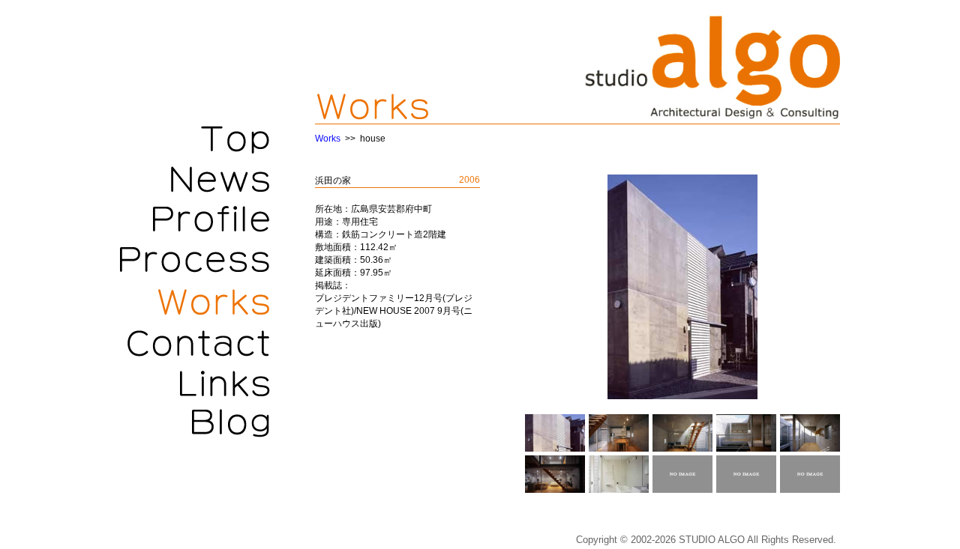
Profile (195, 219)
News (195, 178)
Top (195, 137)
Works (195, 302)
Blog (195, 425)
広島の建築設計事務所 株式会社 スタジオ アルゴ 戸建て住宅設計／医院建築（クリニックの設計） (712, 67)
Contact (195, 343)
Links (195, 384)
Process (195, 260)
